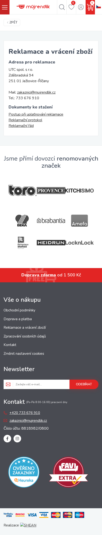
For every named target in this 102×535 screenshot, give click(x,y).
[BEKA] (22, 220)
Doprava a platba (18, 319)
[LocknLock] (79, 243)
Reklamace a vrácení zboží (25, 327)
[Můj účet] (80, 7)
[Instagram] (17, 438)
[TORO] (22, 190)
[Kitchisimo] (79, 190)
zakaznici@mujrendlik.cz (36, 92)
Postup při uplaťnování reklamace (36, 114)
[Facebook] (7, 438)
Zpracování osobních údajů (25, 336)
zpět (13, 22)
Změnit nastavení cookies (24, 353)
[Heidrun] (51, 242)
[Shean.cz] (28, 525)
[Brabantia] (51, 220)
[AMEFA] (79, 220)
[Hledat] (61, 7)
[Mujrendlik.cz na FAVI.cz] (68, 473)
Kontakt (10, 344)
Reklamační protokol (25, 120)
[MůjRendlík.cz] (33, 7)
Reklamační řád (21, 125)
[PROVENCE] (51, 190)
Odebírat (84, 384)
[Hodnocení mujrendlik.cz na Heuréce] (23, 473)
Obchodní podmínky (19, 310)
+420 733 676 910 (24, 412)
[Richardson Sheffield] (22, 242)
